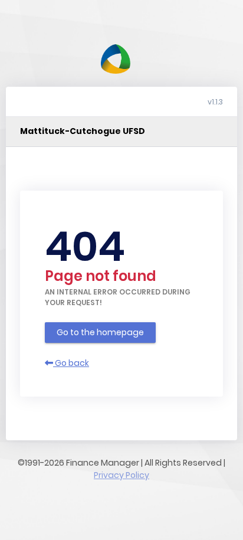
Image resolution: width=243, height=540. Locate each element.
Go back (71, 363)
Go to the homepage (100, 332)
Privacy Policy (121, 475)
